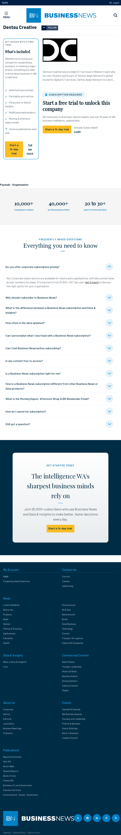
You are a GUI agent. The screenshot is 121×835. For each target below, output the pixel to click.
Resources (8, 609)
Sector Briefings (70, 728)
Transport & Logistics (72, 638)
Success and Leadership (73, 718)
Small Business (69, 624)
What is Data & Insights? (15, 662)
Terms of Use (34, 832)
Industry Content (70, 685)
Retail (64, 619)
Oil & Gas (66, 609)
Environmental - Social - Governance (20, 794)
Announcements (69, 681)
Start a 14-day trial (14, 149)
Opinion (6, 624)
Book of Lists (9, 775)
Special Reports (10, 771)
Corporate (8, 709)
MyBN (5, 2)
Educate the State (12, 790)
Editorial (7, 718)
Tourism (65, 633)
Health (6, 643)
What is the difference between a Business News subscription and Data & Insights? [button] (51, 310)
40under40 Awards (71, 709)
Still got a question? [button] (18, 424)
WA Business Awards (72, 714)
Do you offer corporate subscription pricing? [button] (33, 267)
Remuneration (68, 614)
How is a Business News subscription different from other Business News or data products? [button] (52, 386)
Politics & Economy (12, 628)
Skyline (65, 690)
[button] (115, 15)
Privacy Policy (19, 832)
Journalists (8, 723)
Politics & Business (71, 723)
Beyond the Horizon (12, 756)
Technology (67, 628)
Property (7, 614)
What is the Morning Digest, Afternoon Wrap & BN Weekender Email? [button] (47, 398)
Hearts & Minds (69, 671)
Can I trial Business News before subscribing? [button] (33, 348)
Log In (115, 2)
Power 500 (8, 780)
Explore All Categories (72, 643)
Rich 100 (7, 761)
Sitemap (7, 832)
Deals (5, 619)
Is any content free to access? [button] (24, 361)
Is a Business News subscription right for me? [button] (33, 373)
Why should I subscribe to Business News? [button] (31, 297)
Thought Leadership (71, 666)
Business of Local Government (17, 785)
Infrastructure (68, 605)
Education (8, 638)
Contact (66, 576)
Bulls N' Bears (68, 662)
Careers (66, 581)
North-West (8, 766)
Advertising (67, 586)
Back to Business (70, 733)
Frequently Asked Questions (16, 581)
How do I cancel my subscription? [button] (26, 411)
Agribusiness (9, 633)
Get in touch (92, 282)
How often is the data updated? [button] (25, 323)
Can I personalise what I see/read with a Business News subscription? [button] (48, 335)
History (6, 714)
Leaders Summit (70, 737)
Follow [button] (52, 27)
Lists (5, 666)
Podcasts (8, 733)
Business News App (12, 728)
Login (77, 131)
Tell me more (30, 149)
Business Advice (69, 676)
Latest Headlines (11, 605)
